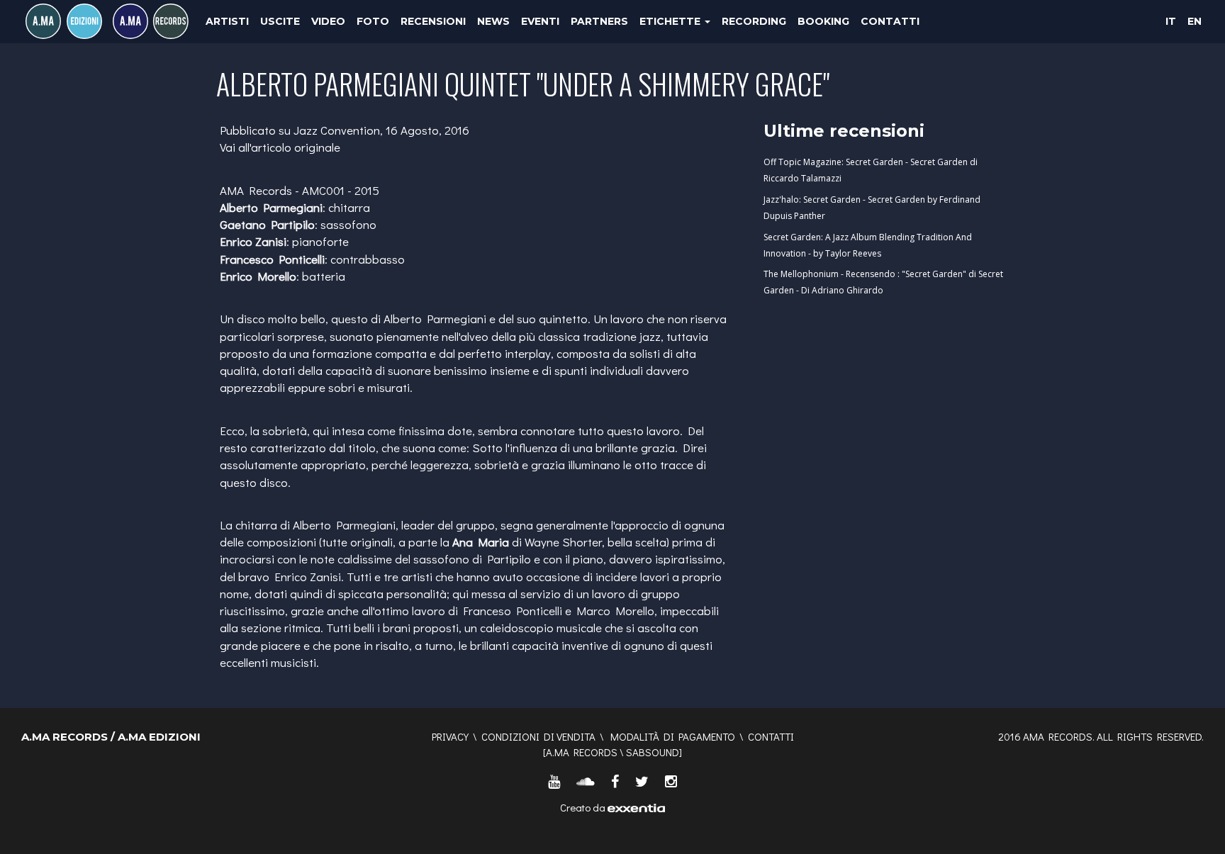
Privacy (450, 736)
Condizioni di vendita (538, 736)
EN (1194, 21)
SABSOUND (652, 752)
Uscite (280, 21)
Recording (754, 21)
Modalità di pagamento (672, 736)
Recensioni (433, 21)
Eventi (540, 21)
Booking (823, 21)
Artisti (227, 21)
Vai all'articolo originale (280, 147)
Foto (373, 21)
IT (1170, 21)
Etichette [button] (671, 21)
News (493, 21)
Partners (599, 21)
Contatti (890, 21)
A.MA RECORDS (581, 752)
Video (328, 21)
